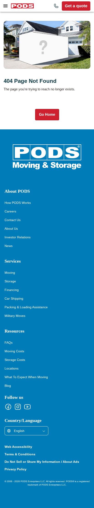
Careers (10, 211)
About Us (11, 228)
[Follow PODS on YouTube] (27, 406)
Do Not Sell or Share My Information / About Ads (45, 462)
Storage (10, 281)
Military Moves (15, 315)
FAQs (9, 342)
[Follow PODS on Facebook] (8, 406)
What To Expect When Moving (27, 377)
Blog (8, 385)
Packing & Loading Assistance (27, 307)
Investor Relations (18, 237)
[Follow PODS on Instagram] (17, 406)
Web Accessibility (19, 447)
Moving (10, 272)
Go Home (47, 114)
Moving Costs (15, 351)
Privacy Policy (16, 469)
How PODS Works (18, 202)
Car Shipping (14, 298)
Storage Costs (15, 360)
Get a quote (76, 6)
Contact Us (13, 220)
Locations (12, 368)
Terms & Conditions (21, 454)
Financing (11, 290)
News (9, 246)
